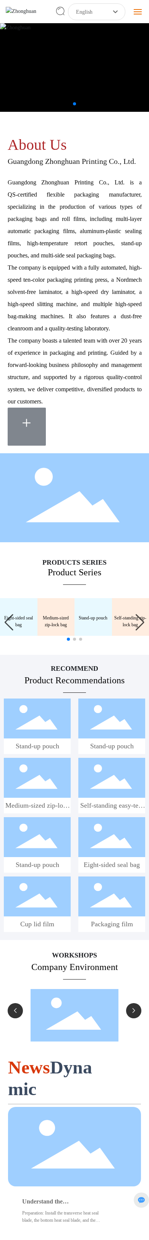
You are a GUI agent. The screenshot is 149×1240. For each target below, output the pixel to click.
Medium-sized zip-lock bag (37, 818)
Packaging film (112, 933)
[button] (68, 103)
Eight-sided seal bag (112, 873)
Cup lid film (37, 933)
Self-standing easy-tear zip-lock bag (112, 818)
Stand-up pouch (93, 626)
